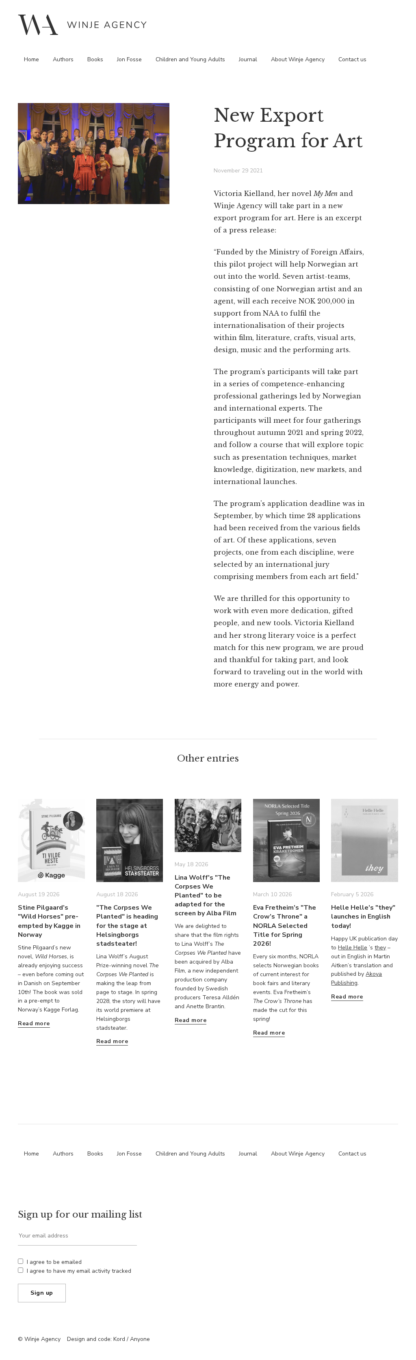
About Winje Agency (298, 59)
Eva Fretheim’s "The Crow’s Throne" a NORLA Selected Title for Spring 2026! (284, 925)
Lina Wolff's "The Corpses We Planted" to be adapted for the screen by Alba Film (205, 895)
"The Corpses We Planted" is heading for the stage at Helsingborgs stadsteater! (127, 925)
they (380, 947)
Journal (248, 59)
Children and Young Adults (190, 59)
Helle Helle (352, 947)
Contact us (352, 59)
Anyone (140, 1339)
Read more (34, 1023)
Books (95, 59)
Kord (119, 1339)
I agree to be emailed (54, 1262)
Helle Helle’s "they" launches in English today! (363, 916)
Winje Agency (82, 24)
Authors (63, 59)
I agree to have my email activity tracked (79, 1271)
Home (31, 59)
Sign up (41, 1293)
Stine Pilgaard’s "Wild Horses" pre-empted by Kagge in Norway (49, 921)
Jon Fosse (129, 59)
